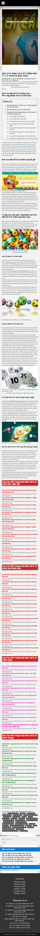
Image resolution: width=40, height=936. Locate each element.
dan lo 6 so (14, 818)
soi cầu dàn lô (20, 829)
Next (38, 835)
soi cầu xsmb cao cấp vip (19, 925)
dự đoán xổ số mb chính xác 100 (19, 903)
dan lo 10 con (16, 816)
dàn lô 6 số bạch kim (32, 818)
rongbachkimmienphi (8, 829)
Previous (4, 835)
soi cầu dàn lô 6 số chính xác (10, 830)
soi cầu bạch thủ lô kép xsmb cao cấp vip (17, 861)
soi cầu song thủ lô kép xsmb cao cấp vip (17, 857)
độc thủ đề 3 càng (19, 916)
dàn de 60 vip (31, 813)
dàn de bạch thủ (7, 815)
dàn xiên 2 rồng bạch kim (17, 825)
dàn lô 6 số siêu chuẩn (21, 823)
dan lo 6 (30, 816)
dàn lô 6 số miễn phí (8, 822)
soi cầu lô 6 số (23, 830)
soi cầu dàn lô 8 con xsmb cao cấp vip (16, 853)
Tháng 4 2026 (19, 886)
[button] (3, 3)
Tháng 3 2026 (19, 889)
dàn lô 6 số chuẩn (20, 820)
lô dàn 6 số (30, 827)
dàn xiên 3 (28, 825)
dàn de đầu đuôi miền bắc (30, 815)
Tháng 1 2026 (19, 893)
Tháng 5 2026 (19, 884)
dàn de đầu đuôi (17, 815)
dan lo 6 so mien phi (8, 823)
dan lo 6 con (6, 818)
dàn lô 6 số (22, 818)
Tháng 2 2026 (19, 891)
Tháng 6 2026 (19, 882)
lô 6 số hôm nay (7, 827)
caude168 (23, 813)
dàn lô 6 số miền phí (21, 822)
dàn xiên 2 (5, 825)
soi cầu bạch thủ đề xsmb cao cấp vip (16, 859)
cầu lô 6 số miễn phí (13, 813)
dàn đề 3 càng (7, 816)
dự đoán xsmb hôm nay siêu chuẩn (21, 811)
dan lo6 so (32, 823)
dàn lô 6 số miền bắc (32, 820)
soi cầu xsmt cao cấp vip (19, 927)
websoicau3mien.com (20, 22)
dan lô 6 (24, 816)
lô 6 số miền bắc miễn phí (19, 827)
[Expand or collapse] (36, 101)
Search (4, 842)
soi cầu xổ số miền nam (19, 923)
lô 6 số (35, 825)
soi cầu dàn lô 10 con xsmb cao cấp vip (16, 855)
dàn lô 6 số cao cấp (8, 820)
